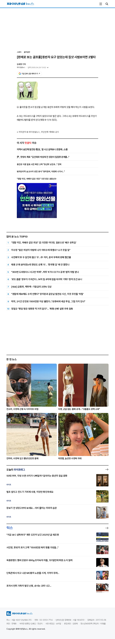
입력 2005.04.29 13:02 (37, 67)
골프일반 (27, 52)
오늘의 (15, 469)
